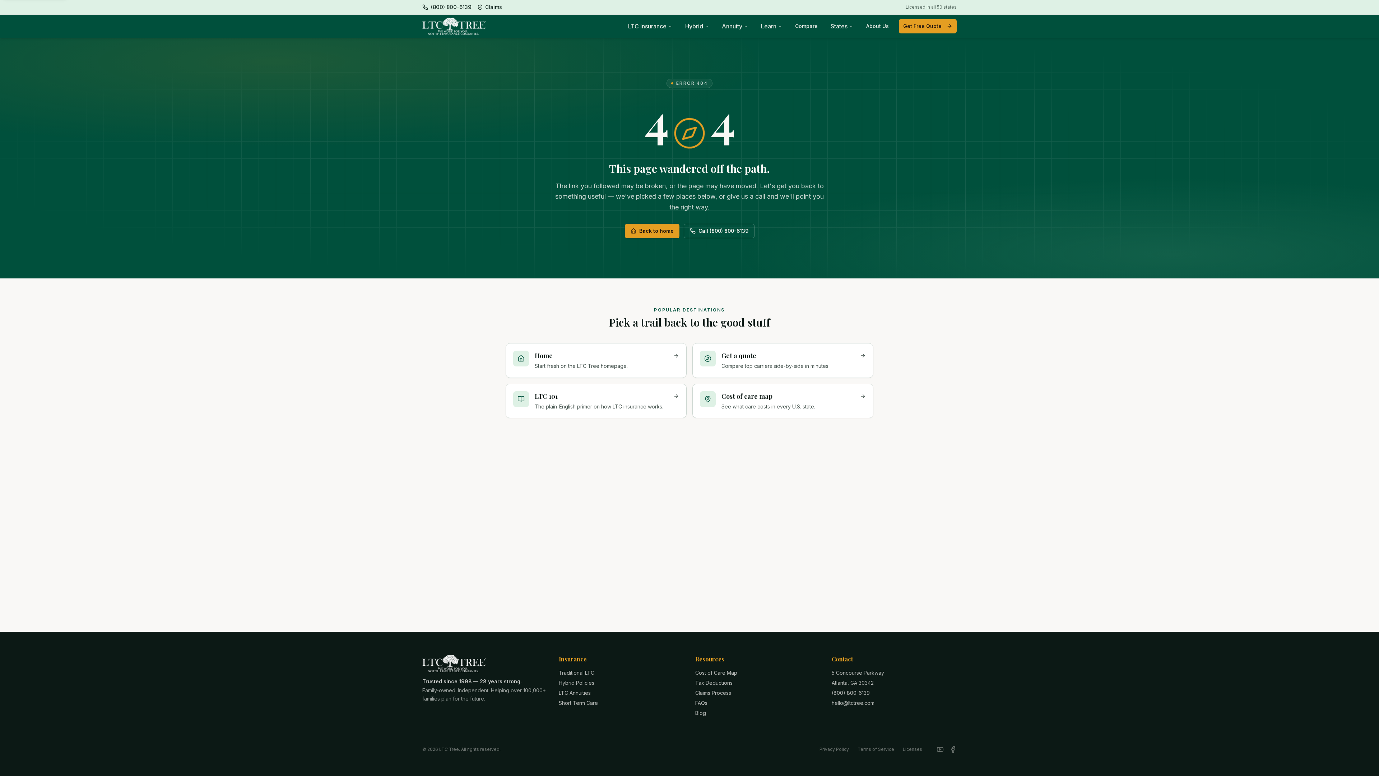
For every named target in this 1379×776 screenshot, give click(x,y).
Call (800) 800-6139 (723, 231)
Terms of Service (876, 749)
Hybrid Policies (576, 683)
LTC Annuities (575, 693)
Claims (493, 7)
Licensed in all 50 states (931, 7)
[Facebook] (953, 749)
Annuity (732, 26)
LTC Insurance (647, 26)
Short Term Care (578, 703)
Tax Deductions (714, 683)
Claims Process (713, 693)
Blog (700, 713)
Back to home (656, 231)
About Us (877, 26)
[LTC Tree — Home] (454, 26)
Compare (806, 26)
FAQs (701, 703)
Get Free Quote (922, 26)
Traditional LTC (576, 673)
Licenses (912, 749)
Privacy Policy (834, 749)
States (839, 26)
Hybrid (694, 26)
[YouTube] (940, 749)
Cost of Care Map (716, 673)
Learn (768, 26)
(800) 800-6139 (851, 693)
